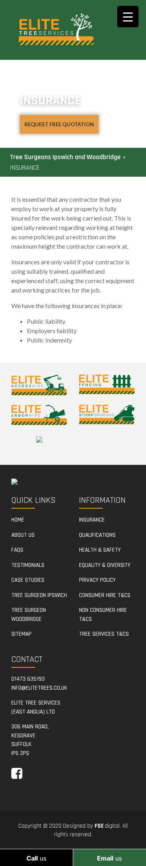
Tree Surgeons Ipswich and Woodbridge (65, 156)
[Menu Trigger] (128, 16)
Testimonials (27, 565)
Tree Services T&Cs (104, 634)
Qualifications (97, 535)
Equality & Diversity (104, 565)
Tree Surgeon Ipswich (39, 595)
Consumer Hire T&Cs (104, 595)
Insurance (92, 520)
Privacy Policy (97, 580)
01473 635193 (28, 679)
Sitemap (21, 634)
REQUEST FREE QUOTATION (59, 124)
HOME (17, 520)
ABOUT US (23, 535)
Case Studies (27, 580)
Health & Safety (100, 550)
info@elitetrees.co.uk (39, 688)
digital (107, 826)
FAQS (17, 550)
